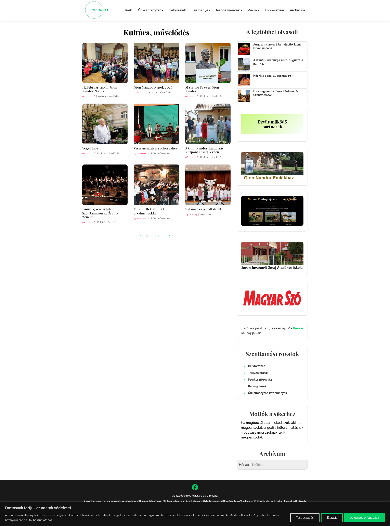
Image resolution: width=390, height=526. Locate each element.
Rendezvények (228, 10)
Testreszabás (305, 517)
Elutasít (332, 517)
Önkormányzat (149, 10)
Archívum (297, 10)
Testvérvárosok (258, 372)
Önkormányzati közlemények (267, 393)
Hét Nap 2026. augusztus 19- (272, 75)
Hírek (128, 10)
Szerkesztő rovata (260, 379)
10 (171, 236)
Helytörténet (256, 366)
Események (201, 10)
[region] (195, 514)
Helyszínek (177, 10)
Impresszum (274, 10)
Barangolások (257, 386)
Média (252, 10)
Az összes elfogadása (364, 517)
